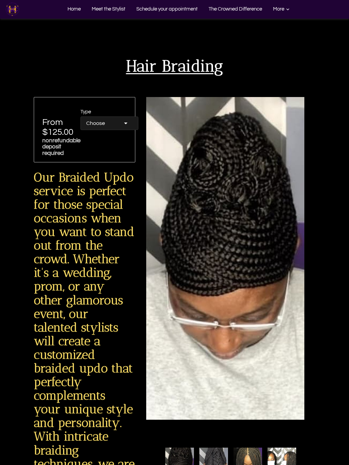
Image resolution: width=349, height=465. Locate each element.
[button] (109, 123)
